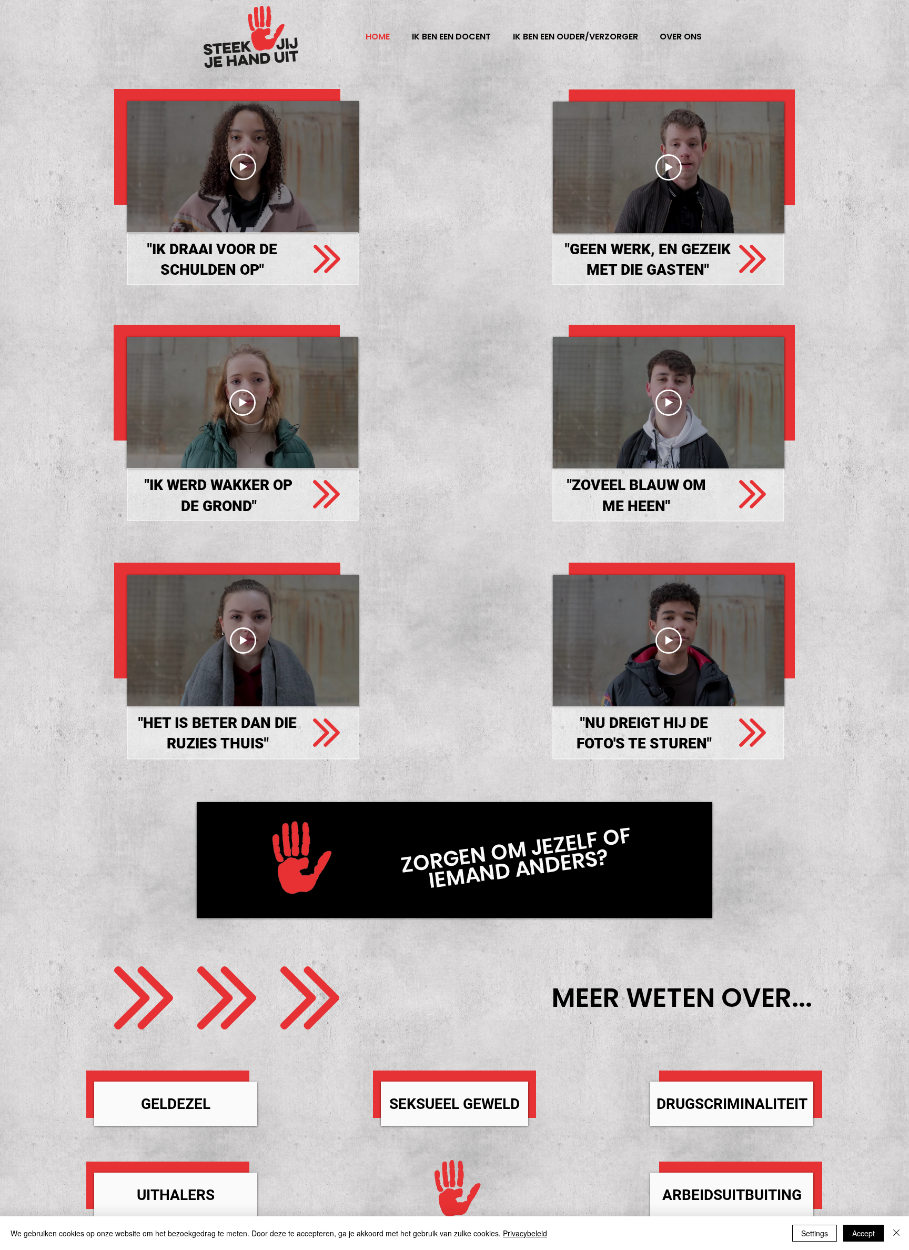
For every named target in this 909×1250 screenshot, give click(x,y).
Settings (814, 1233)
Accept (863, 1233)
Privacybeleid (525, 1233)
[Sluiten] (896, 1233)
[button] (680, 37)
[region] (327, 259)
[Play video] (243, 167)
